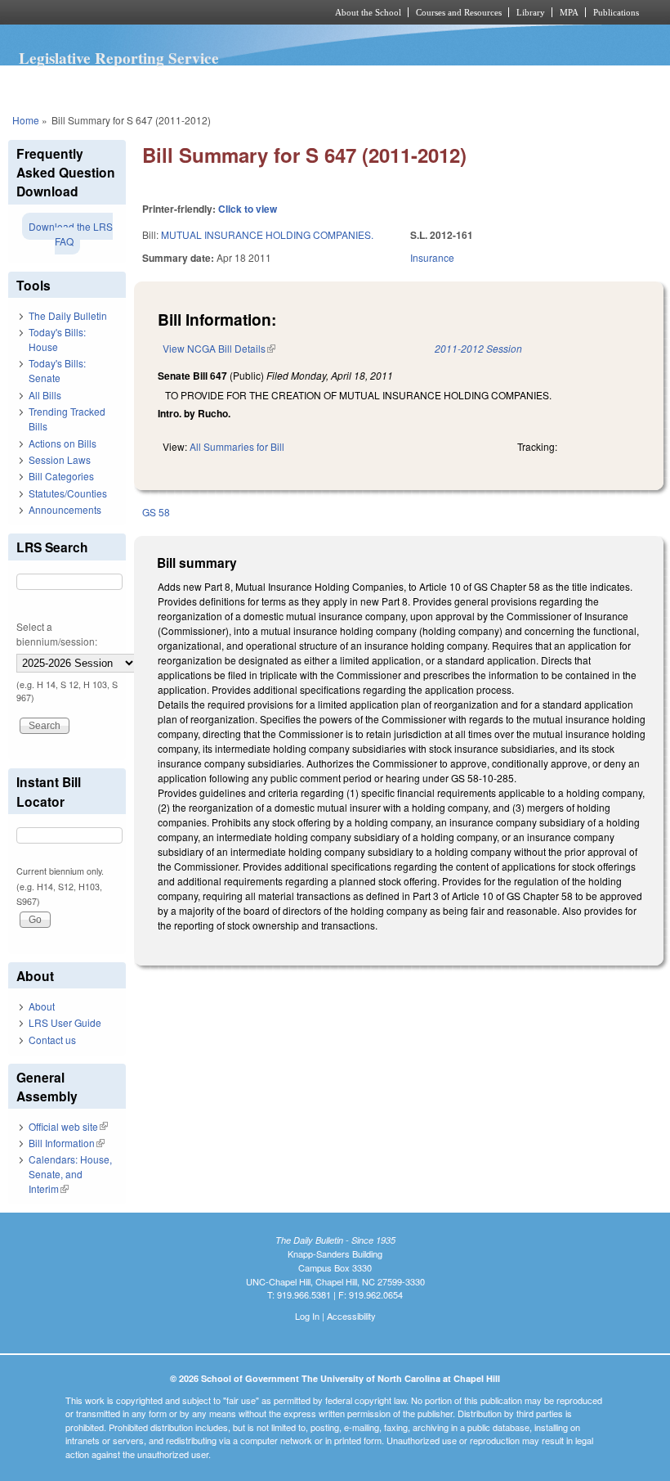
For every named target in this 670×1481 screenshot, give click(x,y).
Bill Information (67, 1143)
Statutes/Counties (68, 493)
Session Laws (60, 459)
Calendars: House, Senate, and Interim (70, 1173)
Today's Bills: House (57, 339)
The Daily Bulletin (68, 315)
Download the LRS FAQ (71, 233)
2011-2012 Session (478, 348)
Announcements (65, 509)
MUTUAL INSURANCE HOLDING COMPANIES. (267, 234)
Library (530, 12)
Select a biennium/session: (56, 633)
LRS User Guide (65, 1022)
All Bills (45, 395)
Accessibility (351, 1315)
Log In (307, 1315)
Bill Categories (61, 476)
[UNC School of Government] (147, 12)
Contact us (52, 1040)
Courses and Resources (459, 12)
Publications (616, 12)
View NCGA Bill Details (219, 348)
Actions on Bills (62, 443)
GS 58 (156, 512)
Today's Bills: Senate (57, 370)
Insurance (432, 257)
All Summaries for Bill (237, 446)
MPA (569, 12)
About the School (368, 12)
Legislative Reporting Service (119, 58)
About (42, 1006)
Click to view (247, 208)
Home (25, 120)
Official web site (68, 1126)
